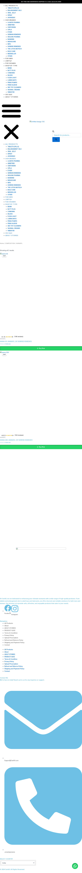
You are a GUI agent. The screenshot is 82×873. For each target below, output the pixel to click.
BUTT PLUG (11, 70)
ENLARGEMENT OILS (14, 10)
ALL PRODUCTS (11, 6)
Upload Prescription (11, 638)
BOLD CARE (11, 51)
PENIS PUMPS (12, 82)
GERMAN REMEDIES (14, 34)
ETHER (10, 32)
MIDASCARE (12, 42)
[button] (11, 121)
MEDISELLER (12, 54)
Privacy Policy (9, 635)
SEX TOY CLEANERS (14, 87)
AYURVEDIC (11, 17)
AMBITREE (11, 25)
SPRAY (10, 15)
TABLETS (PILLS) (13, 8)
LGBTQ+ (8, 61)
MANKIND (11, 39)
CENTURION (12, 27)
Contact (7, 645)
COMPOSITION (10, 243)
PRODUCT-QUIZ (9, 630)
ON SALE (8, 95)
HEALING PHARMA (14, 37)
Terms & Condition (11, 633)
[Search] (56, 139)
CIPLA (10, 30)
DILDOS (10, 75)
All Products (8, 623)
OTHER (10, 56)
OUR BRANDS (10, 20)
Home (2, 243)
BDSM (10, 68)
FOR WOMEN (10, 63)
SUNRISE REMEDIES (14, 46)
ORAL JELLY (12, 13)
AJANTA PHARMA (14, 22)
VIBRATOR (11, 92)
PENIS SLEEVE (12, 85)
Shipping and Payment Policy (14, 642)
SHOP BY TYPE (11, 66)
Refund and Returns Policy (13, 640)
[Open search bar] (53, 132)
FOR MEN (9, 58)
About (6, 626)
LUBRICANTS (12, 80)
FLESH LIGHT (12, 78)
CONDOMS (11, 73)
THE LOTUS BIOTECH (15, 49)
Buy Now (42, 348)
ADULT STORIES (11, 97)
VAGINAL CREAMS (14, 90)
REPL (9, 44)
